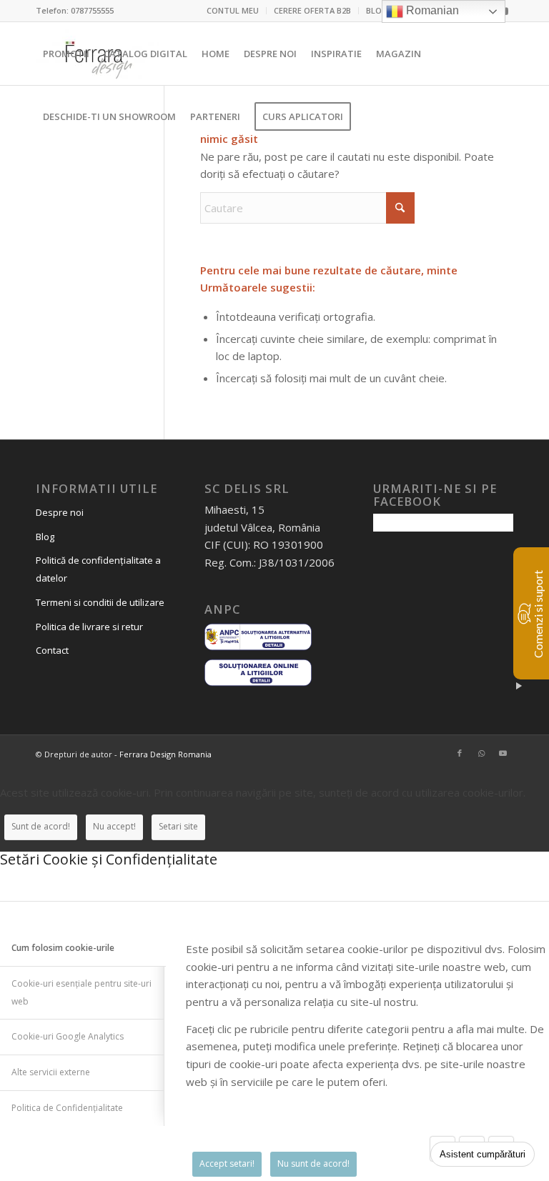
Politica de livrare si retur (89, 626)
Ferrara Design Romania (165, 754)
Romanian (431, 10)
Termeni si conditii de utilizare (100, 602)
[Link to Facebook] (459, 753)
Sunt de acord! (40, 826)
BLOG (376, 10)
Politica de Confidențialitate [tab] (67, 1108)
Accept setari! (226, 1163)
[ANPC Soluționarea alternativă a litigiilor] (258, 648)
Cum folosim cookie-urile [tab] (62, 948)
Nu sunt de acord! (313, 1163)
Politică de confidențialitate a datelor (98, 569)
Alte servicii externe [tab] (50, 1072)
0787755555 (92, 10)
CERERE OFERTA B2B (312, 10)
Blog (45, 536)
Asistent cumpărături (482, 1154)
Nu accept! (114, 826)
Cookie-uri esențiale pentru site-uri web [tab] (81, 992)
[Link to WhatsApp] (481, 753)
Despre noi (60, 512)
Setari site (178, 826)
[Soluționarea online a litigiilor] (258, 684)
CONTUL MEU (233, 10)
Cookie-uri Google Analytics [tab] (67, 1036)
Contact (52, 650)
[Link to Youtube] (502, 753)
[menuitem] (233, 10)
